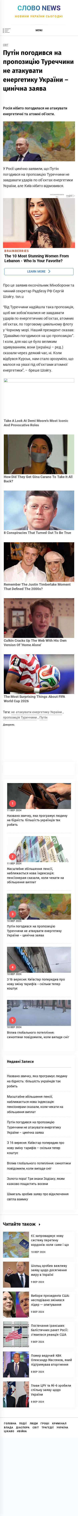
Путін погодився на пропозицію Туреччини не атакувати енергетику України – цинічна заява (34, 930)
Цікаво (9, 1431)
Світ (5, 45)
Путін (43, 717)
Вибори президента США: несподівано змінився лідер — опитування (50, 1300)
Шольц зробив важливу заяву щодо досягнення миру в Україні (49, 1270)
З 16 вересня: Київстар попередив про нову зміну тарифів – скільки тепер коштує (36, 984)
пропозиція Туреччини (20, 717)
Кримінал (59, 1423)
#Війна (22, 1431)
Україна (62, 1427)
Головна (10, 1423)
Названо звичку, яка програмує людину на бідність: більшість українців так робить (37, 820)
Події (23, 1423)
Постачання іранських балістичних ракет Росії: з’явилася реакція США (49, 1330)
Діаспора (23, 1427)
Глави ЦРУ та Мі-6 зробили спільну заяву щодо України (51, 1390)
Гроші (45, 1423)
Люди (34, 1423)
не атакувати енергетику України (36, 712)
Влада (8, 1427)
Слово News (39, 8)
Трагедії (48, 1427)
